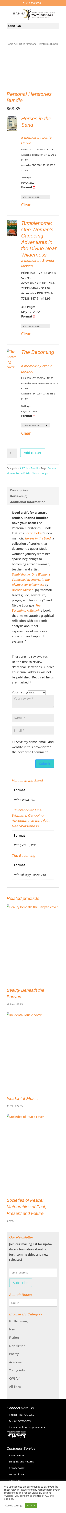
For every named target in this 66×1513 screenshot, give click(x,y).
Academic (16, 1362)
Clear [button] (26, 204)
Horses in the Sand (37, 538)
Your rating (20, 692)
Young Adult (18, 1370)
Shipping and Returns (21, 1461)
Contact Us (15, 1480)
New (12, 1329)
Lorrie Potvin (23, 473)
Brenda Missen (22, 590)
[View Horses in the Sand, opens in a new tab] (38, 125)
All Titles (20, 43)
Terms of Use (16, 1474)
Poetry (14, 1354)
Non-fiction (17, 1346)
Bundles (35, 468)
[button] (12, 123)
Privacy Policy (16, 1468)
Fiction (14, 1337)
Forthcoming (18, 1321)
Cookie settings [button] (14, 1505)
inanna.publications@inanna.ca (27, 1427)
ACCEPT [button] (31, 1505)
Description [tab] (19, 490)
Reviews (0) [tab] (18, 496)
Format (28, 187)
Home (10, 43)
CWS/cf (14, 1378)
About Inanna (16, 1455)
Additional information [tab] (28, 502)
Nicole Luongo (40, 473)
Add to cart (32, 452)
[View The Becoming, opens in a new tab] (25, 359)
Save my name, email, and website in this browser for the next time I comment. (33, 747)
